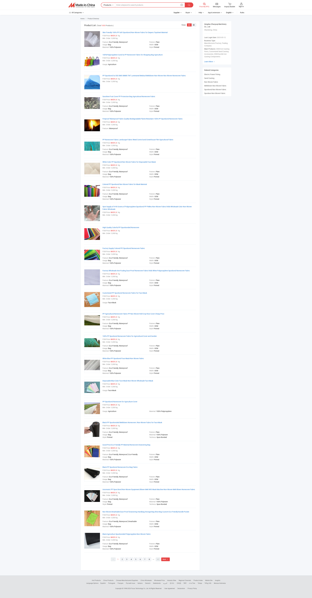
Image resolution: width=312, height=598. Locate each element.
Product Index (198, 580)
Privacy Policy (192, 588)
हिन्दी (185, 583)
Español (103, 583)
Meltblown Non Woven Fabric (215, 86)
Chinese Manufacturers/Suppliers (127, 580)
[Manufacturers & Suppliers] (81, 5)
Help (200, 12)
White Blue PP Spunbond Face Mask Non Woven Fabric (123, 358)
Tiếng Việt (208, 583)
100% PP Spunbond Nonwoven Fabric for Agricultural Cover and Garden (129, 336)
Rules (242, 12)
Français (120, 583)
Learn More (209, 61)
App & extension (214, 12)
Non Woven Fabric (211, 82)
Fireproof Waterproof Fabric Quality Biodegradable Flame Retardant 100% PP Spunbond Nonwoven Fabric (142, 119)
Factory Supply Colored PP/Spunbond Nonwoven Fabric (123, 248)
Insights (217, 580)
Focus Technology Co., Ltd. (140, 588)
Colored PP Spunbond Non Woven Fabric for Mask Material (124, 184)
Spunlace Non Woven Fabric (214, 93)
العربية (165, 583)
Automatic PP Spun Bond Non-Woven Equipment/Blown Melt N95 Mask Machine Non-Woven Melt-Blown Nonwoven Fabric (148, 489)
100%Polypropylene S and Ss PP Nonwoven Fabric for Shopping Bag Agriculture (132, 55)
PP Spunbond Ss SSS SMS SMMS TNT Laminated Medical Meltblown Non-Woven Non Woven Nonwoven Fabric (144, 75)
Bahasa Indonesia (220, 583)
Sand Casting (209, 78)
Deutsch (148, 583)
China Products (108, 580)
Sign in (241, 6)
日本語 (179, 583)
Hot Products (96, 580)
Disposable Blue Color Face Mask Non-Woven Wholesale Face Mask (127, 381)
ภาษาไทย (192, 583)
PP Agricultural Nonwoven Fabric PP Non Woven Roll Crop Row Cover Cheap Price (133, 314)
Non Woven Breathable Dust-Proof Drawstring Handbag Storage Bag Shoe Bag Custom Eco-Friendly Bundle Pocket (145, 512)
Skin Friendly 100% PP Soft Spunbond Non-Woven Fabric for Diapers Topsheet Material (135, 32)
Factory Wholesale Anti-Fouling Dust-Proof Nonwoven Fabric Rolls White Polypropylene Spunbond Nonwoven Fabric (146, 270)
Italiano (140, 583)
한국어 (172, 583)
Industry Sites (171, 580)
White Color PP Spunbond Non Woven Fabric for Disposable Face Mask (129, 162)
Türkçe (200, 583)
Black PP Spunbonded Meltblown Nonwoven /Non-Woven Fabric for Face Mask (132, 422)
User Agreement (169, 588)
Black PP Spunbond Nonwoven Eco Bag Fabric (120, 467)
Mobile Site (208, 580)
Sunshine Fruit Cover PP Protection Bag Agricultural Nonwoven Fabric (128, 96)
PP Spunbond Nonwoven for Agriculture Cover (119, 401)
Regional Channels (185, 580)
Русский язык (130, 583)
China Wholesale (146, 580)
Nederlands (157, 583)
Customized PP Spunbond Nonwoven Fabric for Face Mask (124, 293)
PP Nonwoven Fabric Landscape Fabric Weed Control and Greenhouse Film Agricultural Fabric (137, 139)
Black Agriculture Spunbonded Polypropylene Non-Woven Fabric (126, 534)
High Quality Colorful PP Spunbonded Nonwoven (120, 227)
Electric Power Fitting (212, 74)
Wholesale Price (159, 580)
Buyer (188, 12)
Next (165, 559)
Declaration (181, 588)
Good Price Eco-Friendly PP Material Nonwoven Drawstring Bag (126, 445)
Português (111, 583)
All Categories (77, 12)
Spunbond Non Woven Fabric (215, 89)
